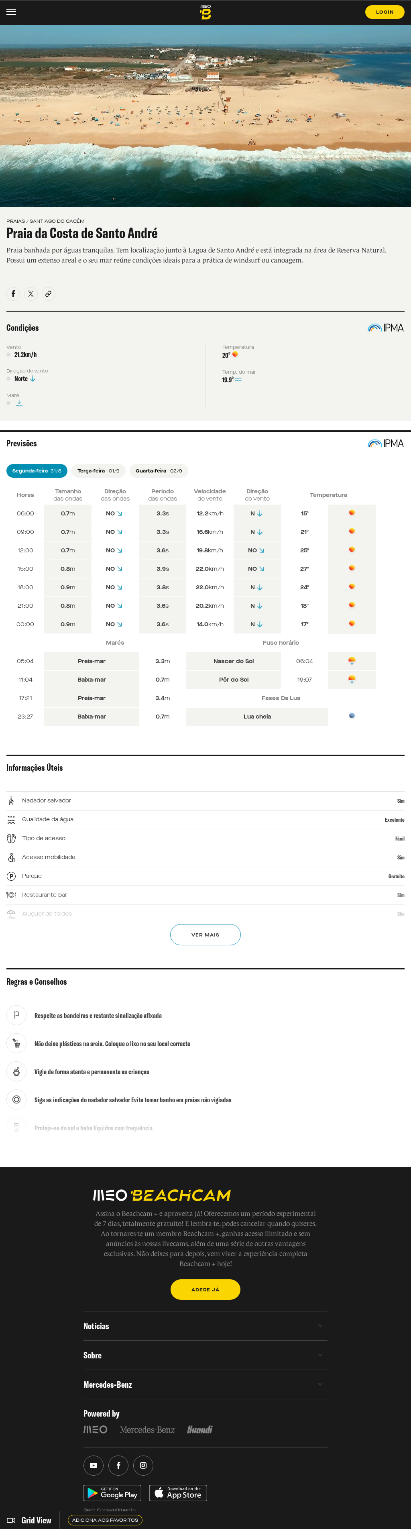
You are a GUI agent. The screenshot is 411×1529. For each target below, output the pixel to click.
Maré (12, 395)
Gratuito (397, 876)
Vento (13, 347)
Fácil (400, 838)
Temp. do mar (239, 372)
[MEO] (95, 1429)
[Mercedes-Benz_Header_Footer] (147, 1429)
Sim (401, 800)
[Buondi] (200, 1429)
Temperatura (238, 347)
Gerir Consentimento (109, 1510)
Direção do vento (27, 371)
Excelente (395, 819)
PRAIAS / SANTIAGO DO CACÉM (45, 221)
